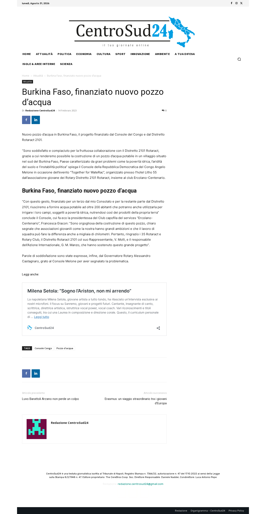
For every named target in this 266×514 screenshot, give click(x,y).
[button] (239, 59)
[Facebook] (231, 3)
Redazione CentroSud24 (40, 110)
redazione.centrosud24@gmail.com (140, 483)
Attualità (38, 75)
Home (25, 75)
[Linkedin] (36, 120)
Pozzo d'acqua (65, 348)
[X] (241, 3)
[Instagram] (236, 3)
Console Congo (43, 348)
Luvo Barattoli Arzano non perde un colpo (50, 399)
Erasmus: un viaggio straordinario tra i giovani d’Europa (136, 401)
